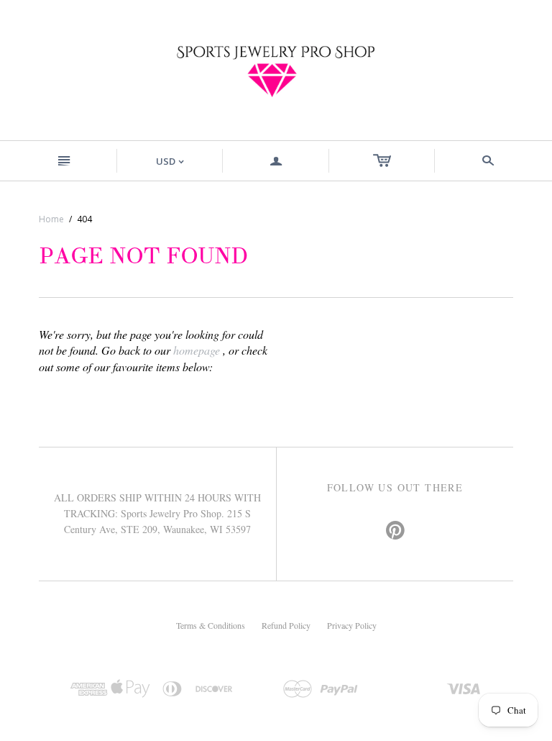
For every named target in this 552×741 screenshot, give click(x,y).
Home (51, 219)
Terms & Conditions (210, 625)
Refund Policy (286, 625)
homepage (196, 350)
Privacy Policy (352, 625)
